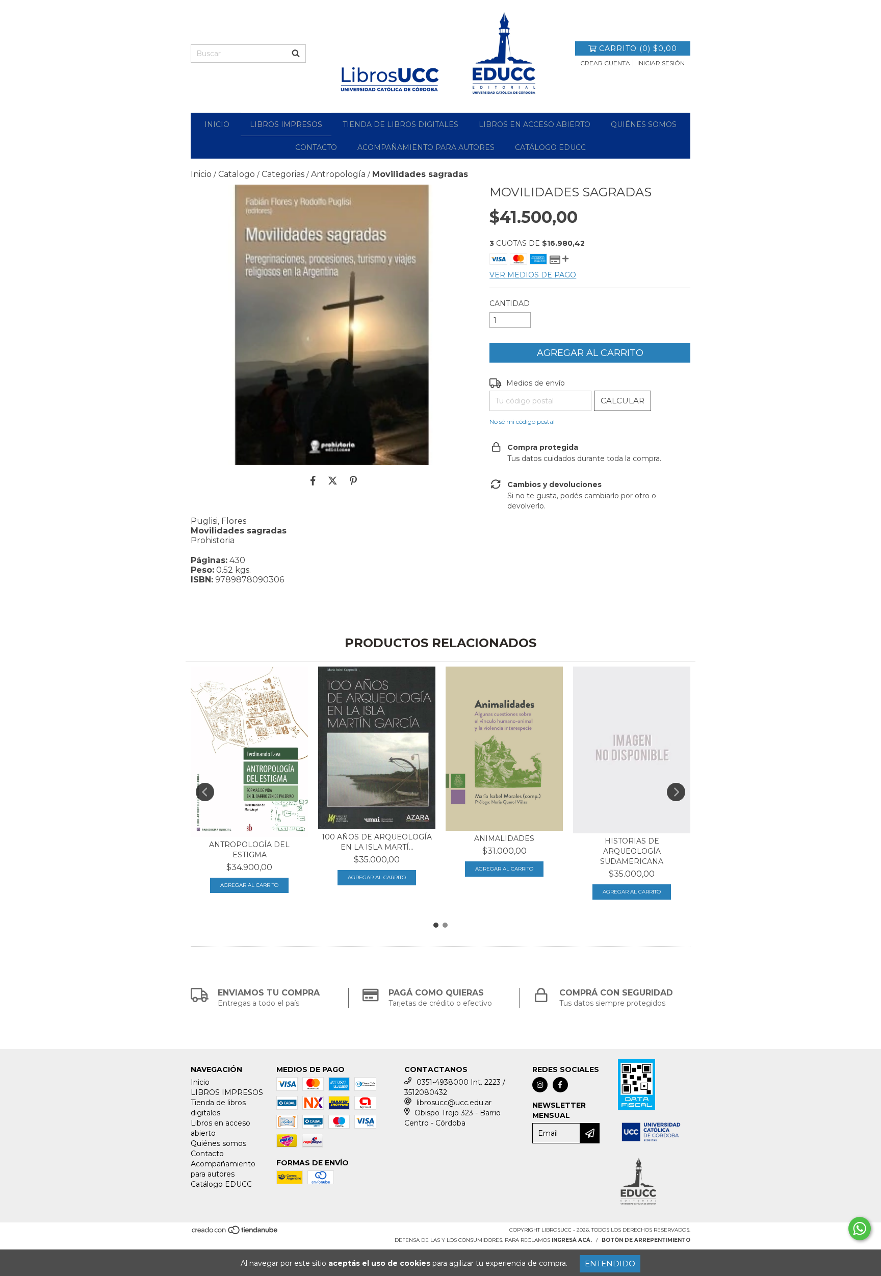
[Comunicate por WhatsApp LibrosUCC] (859, 1228)
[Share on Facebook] (313, 480)
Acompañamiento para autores (426, 147)
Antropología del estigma (249, 849)
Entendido (610, 1263)
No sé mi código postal (522, 421)
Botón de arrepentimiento (646, 1240)
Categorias (283, 174)
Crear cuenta (605, 63)
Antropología (338, 174)
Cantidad (509, 303)
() (638, 48)
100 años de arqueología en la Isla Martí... (377, 842)
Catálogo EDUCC (550, 147)
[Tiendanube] (235, 1233)
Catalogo (236, 174)
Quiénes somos (644, 124)
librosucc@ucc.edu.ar (454, 1102)
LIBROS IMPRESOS (286, 124)
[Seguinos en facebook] (560, 1084)
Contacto (316, 147)
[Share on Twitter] (333, 480)
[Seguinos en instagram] (540, 1084)
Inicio (216, 124)
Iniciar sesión (661, 63)
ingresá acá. (572, 1240)
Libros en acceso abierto (534, 124)
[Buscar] (296, 53)
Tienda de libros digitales (400, 124)
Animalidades (504, 838)
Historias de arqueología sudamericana (631, 851)
